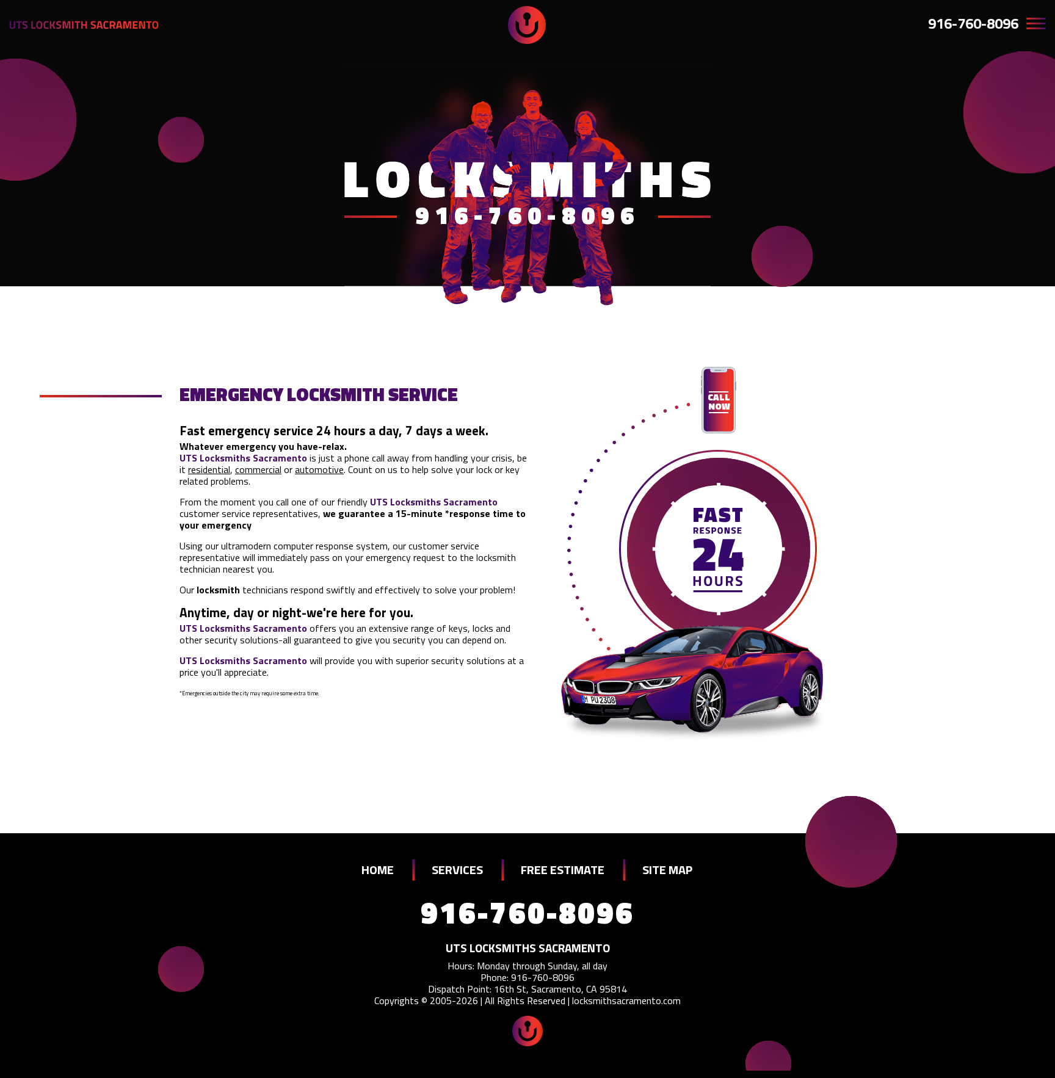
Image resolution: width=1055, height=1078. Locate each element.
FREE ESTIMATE (562, 869)
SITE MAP (667, 869)
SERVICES (457, 869)
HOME (377, 869)
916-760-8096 (973, 23)
